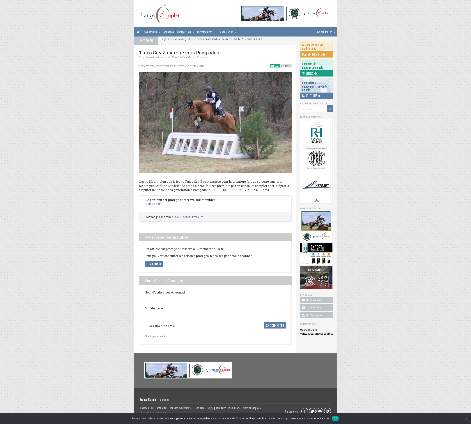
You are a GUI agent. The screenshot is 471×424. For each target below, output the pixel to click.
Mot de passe (154, 308)
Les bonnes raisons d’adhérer (312, 47)
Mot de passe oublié (155, 336)
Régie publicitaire (217, 408)
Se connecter (324, 32)
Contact (164, 400)
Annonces (168, 32)
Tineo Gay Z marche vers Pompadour (190, 57)
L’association (226, 32)
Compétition (184, 32)
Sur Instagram (314, 315)
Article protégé (163, 57)
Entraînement (204, 32)
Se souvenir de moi (162, 326)
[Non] (466, 418)
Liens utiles (200, 408)
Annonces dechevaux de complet (313, 65)
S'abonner (153, 204)
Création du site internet (153, 412)
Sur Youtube (313, 307)
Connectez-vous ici (189, 217)
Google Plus (327, 411)
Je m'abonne (154, 263)
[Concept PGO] (316, 158)
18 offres (308, 73)
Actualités (162, 408)
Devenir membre (312, 54)
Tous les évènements (181, 408)
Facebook (304, 411)
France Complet (146, 57)
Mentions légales (252, 408)
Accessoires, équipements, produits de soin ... (314, 86)
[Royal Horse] (316, 133)
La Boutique (310, 95)
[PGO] (316, 277)
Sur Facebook (314, 299)
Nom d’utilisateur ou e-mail (165, 292)
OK (335, 418)
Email (319, 411)
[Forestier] (285, 7)
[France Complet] (159, 14)
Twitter (312, 411)
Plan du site (234, 408)
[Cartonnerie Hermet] (316, 184)
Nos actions (150, 32)
